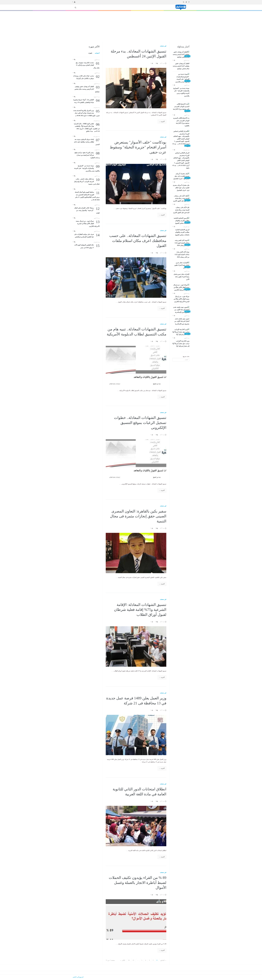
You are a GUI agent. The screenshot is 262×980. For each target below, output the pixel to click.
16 (129, 960)
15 (133, 960)
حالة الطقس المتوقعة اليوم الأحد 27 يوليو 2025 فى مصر (87, 246)
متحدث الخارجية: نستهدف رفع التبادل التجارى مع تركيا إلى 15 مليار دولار (88, 65)
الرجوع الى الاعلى (78, 977)
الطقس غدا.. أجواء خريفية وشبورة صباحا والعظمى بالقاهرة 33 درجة (86, 101)
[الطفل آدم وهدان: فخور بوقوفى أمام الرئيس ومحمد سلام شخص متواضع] (180, 54)
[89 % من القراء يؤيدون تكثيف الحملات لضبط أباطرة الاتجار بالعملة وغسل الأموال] (136, 919)
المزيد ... (162, 121)
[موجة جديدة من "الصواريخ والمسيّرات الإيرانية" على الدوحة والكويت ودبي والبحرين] (180, 78)
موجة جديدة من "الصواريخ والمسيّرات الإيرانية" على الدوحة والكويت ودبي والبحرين (181, 92)
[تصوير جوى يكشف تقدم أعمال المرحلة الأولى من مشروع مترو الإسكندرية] (180, 310)
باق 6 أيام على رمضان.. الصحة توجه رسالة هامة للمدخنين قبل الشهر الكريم (181, 210)
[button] (73, 2)
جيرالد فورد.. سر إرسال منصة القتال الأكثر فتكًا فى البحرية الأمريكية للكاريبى (181, 299)
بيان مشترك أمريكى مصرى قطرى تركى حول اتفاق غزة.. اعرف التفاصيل (181, 187)
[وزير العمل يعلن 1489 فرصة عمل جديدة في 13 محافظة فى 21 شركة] (136, 735)
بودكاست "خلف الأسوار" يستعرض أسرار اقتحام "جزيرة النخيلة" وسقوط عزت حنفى (138, 147)
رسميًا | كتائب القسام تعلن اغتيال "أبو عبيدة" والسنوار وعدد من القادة (87, 210)
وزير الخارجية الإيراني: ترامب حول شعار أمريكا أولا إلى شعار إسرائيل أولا (180, 343)
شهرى (90, 53)
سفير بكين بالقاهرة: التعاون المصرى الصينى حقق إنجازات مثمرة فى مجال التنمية (138, 516)
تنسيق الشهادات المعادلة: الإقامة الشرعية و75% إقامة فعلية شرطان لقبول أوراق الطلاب (140, 610)
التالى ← (122, 960)
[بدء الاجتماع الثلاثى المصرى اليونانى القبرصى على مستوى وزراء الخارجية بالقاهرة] (180, 108)
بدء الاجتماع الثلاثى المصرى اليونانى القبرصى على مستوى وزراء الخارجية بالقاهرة (181, 122)
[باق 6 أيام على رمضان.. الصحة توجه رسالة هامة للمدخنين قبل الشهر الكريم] (180, 198)
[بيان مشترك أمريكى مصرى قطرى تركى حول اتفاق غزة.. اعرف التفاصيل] (180, 176)
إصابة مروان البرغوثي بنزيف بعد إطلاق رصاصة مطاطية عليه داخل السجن (87, 141)
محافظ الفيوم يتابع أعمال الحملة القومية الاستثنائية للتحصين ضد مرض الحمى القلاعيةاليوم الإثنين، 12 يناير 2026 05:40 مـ (87, 196)
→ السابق (163, 960)
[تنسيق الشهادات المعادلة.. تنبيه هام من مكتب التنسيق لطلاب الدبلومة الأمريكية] (136, 366)
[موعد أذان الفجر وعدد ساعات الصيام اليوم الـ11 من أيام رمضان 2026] (180, 243)
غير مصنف (163, 46)
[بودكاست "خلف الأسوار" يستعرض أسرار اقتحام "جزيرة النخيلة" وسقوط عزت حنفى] (136, 184)
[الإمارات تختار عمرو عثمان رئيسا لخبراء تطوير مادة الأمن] (180, 265)
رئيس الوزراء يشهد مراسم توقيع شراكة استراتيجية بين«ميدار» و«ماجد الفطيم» (87, 154)
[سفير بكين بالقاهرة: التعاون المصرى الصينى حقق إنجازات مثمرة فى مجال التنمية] (136, 553)
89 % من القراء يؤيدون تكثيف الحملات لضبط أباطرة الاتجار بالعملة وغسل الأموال (137, 883)
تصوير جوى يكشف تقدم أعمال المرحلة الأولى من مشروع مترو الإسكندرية (181, 321)
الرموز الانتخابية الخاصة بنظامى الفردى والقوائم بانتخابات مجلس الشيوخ (182, 232)
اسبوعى (97, 53)
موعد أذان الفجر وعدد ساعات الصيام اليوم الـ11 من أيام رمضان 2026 (182, 254)
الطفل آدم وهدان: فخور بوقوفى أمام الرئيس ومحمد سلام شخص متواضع (181, 66)
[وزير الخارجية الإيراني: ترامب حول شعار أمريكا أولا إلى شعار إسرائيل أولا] (180, 332)
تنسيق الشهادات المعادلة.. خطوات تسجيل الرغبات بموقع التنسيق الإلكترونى (140, 423)
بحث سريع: (186, 356)
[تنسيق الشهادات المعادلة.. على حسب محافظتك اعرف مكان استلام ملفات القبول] (136, 277)
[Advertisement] (131, 26)
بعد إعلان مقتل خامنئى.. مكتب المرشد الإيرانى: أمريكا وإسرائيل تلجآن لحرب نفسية (87, 181)
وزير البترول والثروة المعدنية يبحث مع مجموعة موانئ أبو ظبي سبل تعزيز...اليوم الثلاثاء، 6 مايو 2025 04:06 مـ (86, 112)
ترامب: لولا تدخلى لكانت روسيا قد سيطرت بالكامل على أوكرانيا (86, 77)
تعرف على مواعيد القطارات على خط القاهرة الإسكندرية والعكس (87, 235)
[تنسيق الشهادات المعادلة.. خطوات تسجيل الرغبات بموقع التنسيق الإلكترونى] (136, 459)
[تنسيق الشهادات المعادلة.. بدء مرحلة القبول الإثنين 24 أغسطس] (136, 88)
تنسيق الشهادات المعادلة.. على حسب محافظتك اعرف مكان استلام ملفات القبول (137, 241)
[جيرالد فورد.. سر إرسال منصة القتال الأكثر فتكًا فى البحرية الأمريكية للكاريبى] (180, 287)
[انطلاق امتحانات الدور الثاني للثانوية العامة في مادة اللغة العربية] (136, 826)
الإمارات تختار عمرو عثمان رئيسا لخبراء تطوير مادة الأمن (181, 276)
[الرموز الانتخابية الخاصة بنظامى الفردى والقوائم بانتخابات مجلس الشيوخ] (180, 221)
